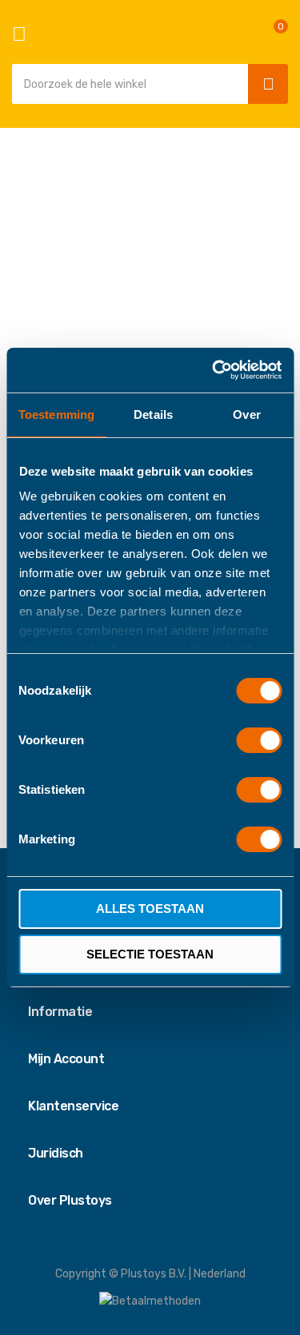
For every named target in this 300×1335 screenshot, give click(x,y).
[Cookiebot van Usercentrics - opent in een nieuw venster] (214, 370)
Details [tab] (153, 414)
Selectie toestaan (150, 954)
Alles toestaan (150, 908)
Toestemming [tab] (56, 414)
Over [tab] (246, 414)
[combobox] (126, 84)
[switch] (259, 742)
